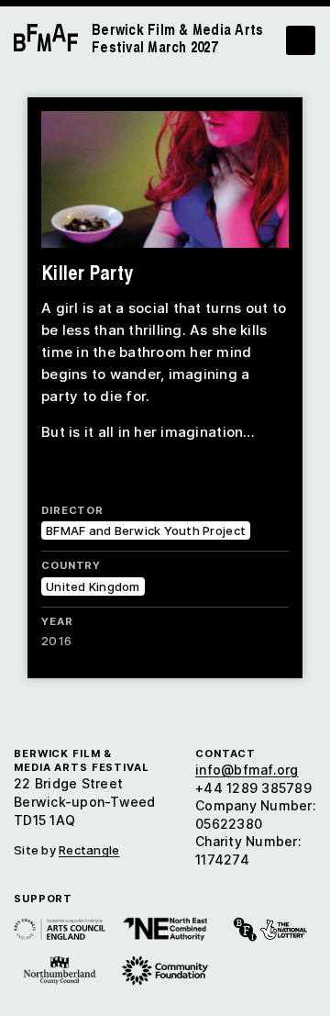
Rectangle (89, 850)
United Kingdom (93, 586)
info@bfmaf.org (247, 769)
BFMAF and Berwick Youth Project (146, 530)
